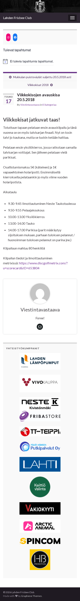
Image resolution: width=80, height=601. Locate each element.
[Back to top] (71, 592)
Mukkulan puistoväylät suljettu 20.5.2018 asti (42, 77)
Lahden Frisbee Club (17, 18)
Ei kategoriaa (49, 104)
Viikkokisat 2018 (38, 85)
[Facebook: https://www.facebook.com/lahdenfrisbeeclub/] (15, 37)
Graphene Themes (31, 595)
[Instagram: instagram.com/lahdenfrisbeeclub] (8, 37)
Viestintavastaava (30, 104)
